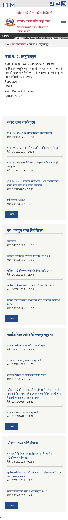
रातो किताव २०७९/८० (17, 199)
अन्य (12, 214)
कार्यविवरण (11, 241)
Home (5, 44)
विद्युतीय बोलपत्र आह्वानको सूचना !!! (23, 412)
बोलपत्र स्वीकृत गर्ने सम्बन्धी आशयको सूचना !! (27, 345)
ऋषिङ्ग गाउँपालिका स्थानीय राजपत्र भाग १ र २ (28, 255)
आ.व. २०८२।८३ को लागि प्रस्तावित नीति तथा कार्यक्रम (32, 147)
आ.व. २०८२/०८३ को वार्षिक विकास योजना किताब (29, 133)
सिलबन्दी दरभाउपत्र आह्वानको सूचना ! (24, 360)
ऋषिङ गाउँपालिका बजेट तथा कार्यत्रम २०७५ (27, 491)
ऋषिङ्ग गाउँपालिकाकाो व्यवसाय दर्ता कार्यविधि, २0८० (31, 285)
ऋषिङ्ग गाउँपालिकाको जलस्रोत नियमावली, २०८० (29, 270)
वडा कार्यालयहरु (19, 44)
